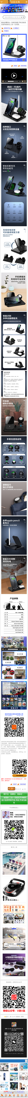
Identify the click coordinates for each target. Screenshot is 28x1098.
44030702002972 (21, 1092)
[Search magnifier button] (23, 17)
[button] (14, 76)
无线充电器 (23, 65)
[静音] (22, 81)
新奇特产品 (7, 28)
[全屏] (25, 81)
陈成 (25, 789)
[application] (14, 76)
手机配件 (6, 30)
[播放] (3, 81)
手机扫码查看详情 (19, 775)
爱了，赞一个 (11, 788)
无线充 (15, 65)
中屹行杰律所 (9, 1092)
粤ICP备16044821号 (20, 1091)
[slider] (13, 81)
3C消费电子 (16, 28)
